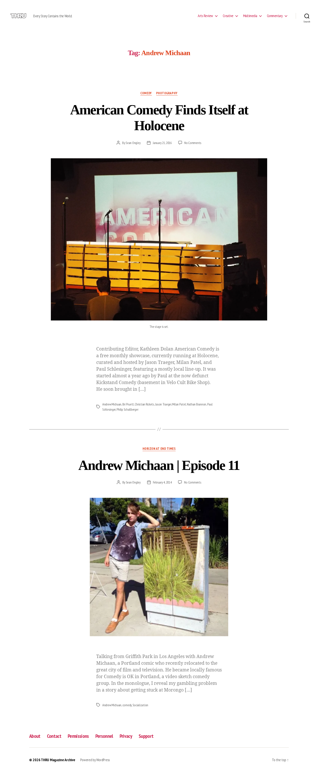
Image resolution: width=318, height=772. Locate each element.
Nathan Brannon (196, 404)
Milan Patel (179, 404)
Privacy (126, 736)
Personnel (104, 736)
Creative (228, 15)
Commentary (275, 15)
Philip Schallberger (127, 409)
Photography (167, 93)
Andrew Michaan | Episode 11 (158, 465)
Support (146, 736)
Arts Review (205, 15)
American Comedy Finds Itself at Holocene (159, 117)
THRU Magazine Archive (58, 759)
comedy (127, 705)
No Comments (192, 143)
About (34, 736)
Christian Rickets (144, 404)
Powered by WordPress (95, 759)
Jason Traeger (163, 404)
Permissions (78, 736)
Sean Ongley (133, 143)
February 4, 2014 (162, 482)
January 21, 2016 (162, 143)
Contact (54, 736)
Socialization (140, 705)
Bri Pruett (128, 404)
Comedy (146, 93)
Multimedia (250, 15)
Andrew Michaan (111, 404)
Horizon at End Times (159, 449)
